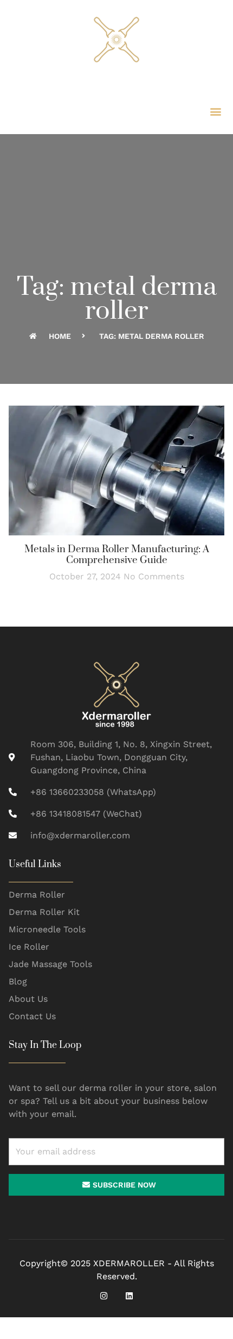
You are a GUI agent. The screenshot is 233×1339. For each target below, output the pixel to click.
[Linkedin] (129, 1296)
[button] (215, 111)
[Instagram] (104, 1296)
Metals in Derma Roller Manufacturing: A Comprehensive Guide (116, 554)
